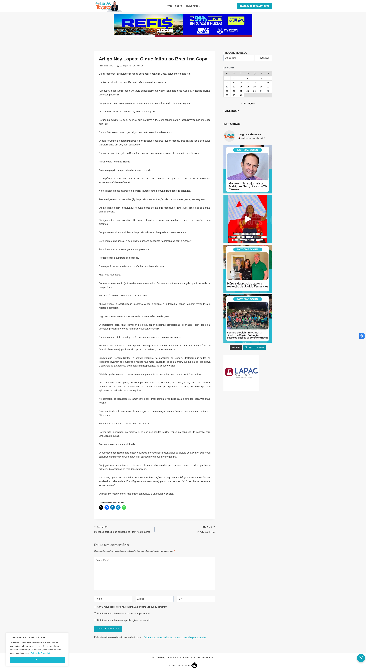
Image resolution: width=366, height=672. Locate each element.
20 (261, 87)
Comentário (103, 560)
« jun (243, 103)
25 (247, 91)
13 (261, 83)
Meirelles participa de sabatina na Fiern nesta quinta (122, 529)
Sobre (178, 5)
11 (248, 83)
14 (268, 83)
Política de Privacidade (40, 653)
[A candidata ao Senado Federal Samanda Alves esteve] (247, 219)
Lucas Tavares (109, 66)
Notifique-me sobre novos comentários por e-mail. (124, 613)
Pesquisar (263, 57)
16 (234, 87)
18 (247, 87)
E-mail (141, 598)
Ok (37, 660)
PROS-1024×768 (206, 529)
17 (241, 87)
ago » (251, 103)
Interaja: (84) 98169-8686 (254, 5)
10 (241, 83)
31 (241, 95)
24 (241, 91)
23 (234, 91)
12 (254, 83)
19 (254, 87)
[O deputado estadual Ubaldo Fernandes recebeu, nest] (247, 269)
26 (254, 91)
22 (227, 91)
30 (234, 95)
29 (227, 95)
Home (169, 5)
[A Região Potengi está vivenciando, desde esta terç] (247, 318)
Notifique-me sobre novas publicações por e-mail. (123, 620)
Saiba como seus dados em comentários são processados (175, 637)
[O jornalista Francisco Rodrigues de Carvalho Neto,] (247, 169)
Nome (100, 598)
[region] (37, 649)
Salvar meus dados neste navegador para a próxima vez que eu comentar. (132, 607)
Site (180, 598)
